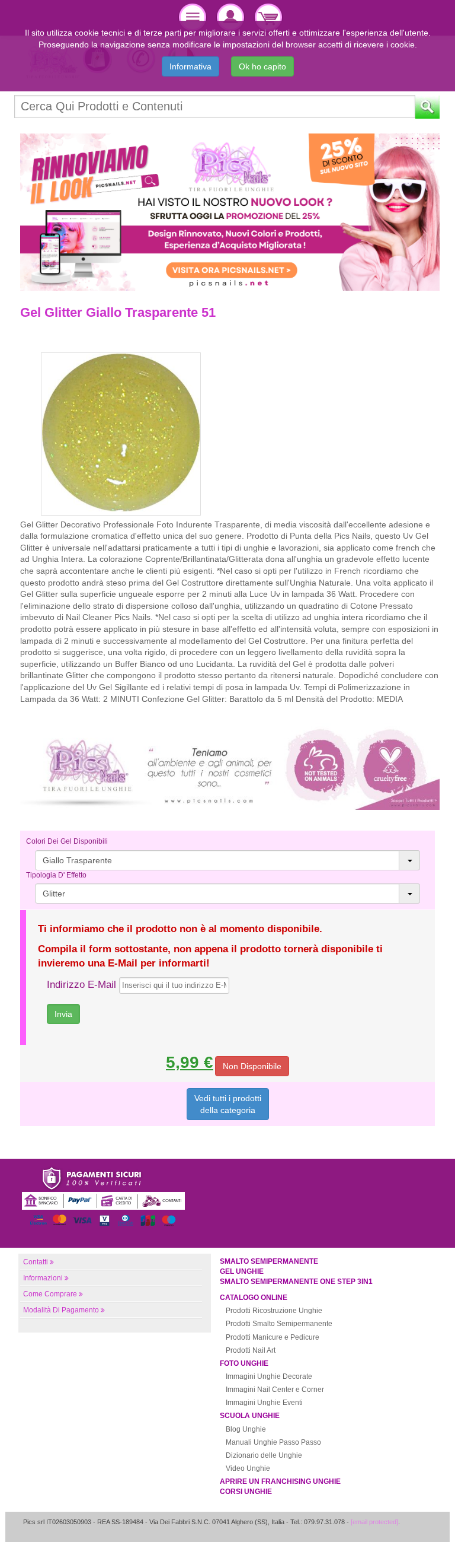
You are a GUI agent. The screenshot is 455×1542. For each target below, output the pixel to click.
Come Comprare (50, 1294)
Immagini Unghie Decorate (269, 1376)
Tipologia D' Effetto (56, 875)
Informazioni (43, 1278)
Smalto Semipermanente (269, 1261)
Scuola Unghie (250, 1415)
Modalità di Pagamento (61, 1310)
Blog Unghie (246, 1429)
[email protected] (374, 1521)
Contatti (35, 1262)
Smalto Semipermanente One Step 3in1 (296, 1281)
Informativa (190, 66)
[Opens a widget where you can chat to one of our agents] (410, 1521)
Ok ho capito (262, 66)
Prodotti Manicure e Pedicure (272, 1337)
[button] (227, 860)
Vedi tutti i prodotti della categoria (227, 1104)
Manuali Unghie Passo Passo (273, 1442)
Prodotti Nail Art (250, 1350)
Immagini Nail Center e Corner (275, 1389)
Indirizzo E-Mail (81, 984)
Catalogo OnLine (253, 1297)
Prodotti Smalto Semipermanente (279, 1324)
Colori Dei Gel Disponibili (67, 841)
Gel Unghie (242, 1271)
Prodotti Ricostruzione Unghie (274, 1310)
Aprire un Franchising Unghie (280, 1481)
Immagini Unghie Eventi (264, 1402)
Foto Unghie (244, 1363)
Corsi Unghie (246, 1491)
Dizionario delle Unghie (264, 1455)
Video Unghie (248, 1468)
